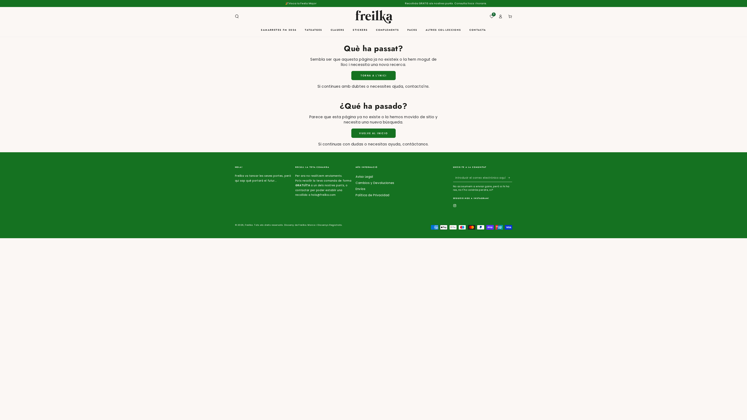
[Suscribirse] (510, 178)
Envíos (360, 189)
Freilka (249, 225)
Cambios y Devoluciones (375, 183)
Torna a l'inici (373, 75)
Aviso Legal (364, 177)
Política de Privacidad (372, 195)
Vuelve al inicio (373, 133)
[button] (237, 16)
